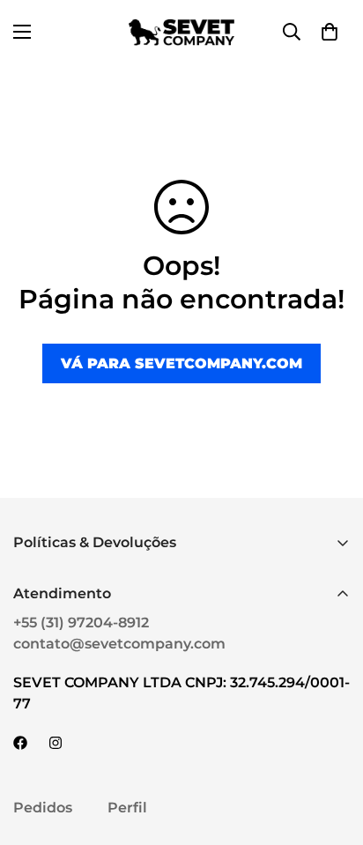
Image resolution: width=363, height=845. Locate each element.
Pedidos (42, 807)
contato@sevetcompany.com (119, 643)
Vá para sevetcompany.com (181, 363)
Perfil (127, 807)
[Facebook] (20, 743)
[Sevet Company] (182, 32)
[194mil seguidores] (55, 743)
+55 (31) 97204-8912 (81, 622)
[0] (329, 31)
